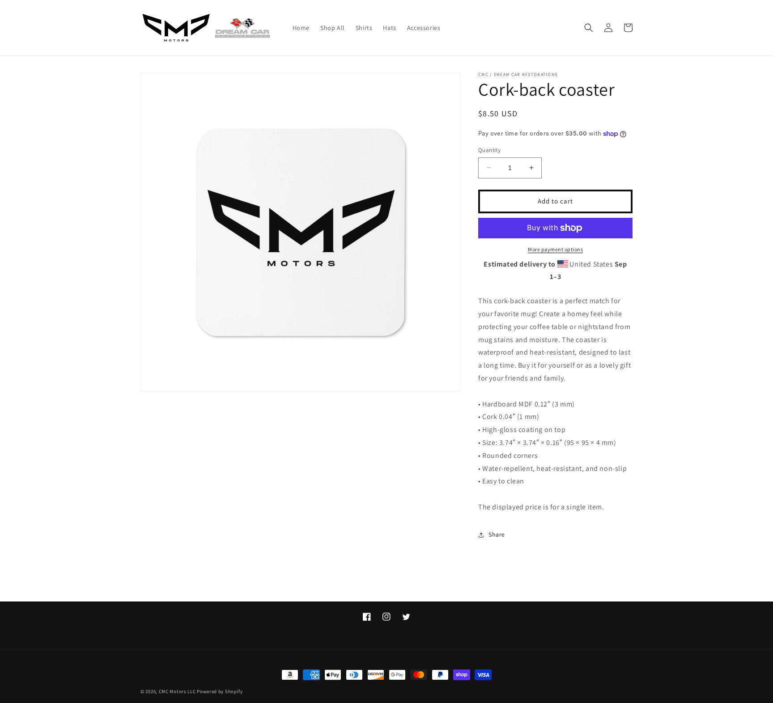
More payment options (555, 249)
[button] (589, 28)
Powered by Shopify (220, 691)
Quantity (489, 150)
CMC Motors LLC (177, 691)
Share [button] (496, 534)
